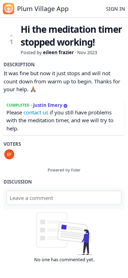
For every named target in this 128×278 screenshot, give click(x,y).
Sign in (115, 8)
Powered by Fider (64, 170)
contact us (35, 112)
